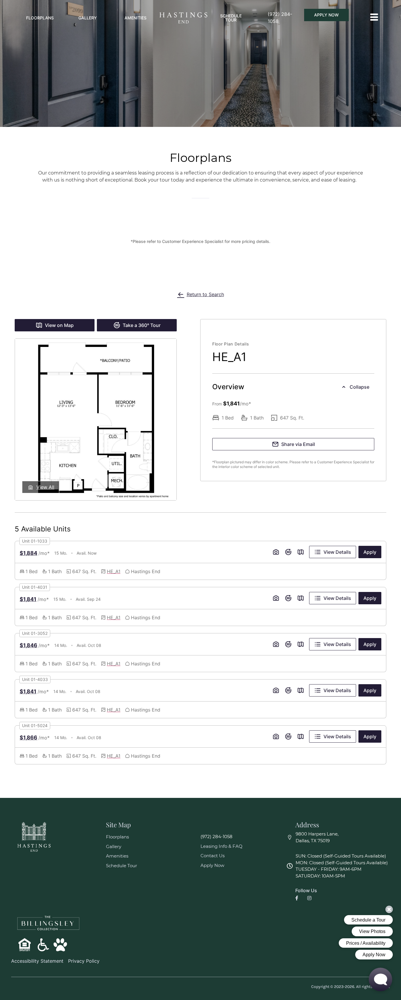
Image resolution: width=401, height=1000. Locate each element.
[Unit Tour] (288, 552)
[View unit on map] (300, 552)
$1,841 (28, 599)
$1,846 (28, 645)
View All (45, 487)
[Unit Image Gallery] (276, 552)
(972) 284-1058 (216, 836)
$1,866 (28, 737)
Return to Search (205, 294)
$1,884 (28, 553)
